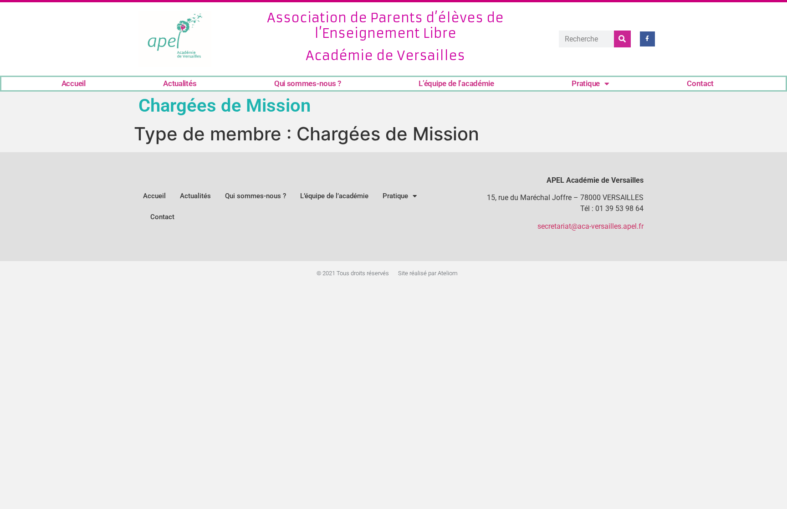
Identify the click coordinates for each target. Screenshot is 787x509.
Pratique (586, 83)
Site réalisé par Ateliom (428, 273)
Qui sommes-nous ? (307, 83)
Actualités (179, 83)
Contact (700, 83)
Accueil (73, 83)
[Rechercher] (622, 39)
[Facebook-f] (647, 39)
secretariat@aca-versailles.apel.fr (590, 226)
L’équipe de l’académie (456, 83)
